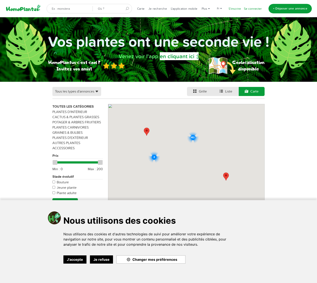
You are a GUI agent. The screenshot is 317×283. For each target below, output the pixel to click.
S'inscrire (235, 8)
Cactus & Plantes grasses (75, 117)
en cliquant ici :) (179, 56)
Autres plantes (66, 142)
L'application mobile (184, 8)
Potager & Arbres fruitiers (76, 122)
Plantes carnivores (70, 127)
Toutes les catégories (73, 106)
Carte (140, 8)
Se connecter (253, 8)
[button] (226, 177)
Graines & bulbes (67, 132)
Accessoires (63, 148)
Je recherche (157, 8)
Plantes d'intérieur (69, 111)
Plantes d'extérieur (70, 137)
